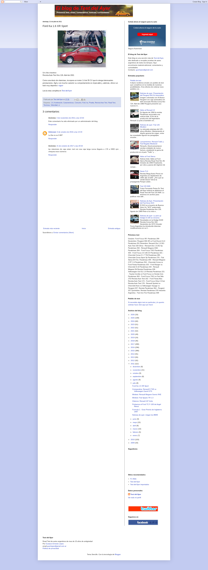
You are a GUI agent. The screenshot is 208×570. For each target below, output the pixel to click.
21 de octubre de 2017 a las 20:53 (70, 146)
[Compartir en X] (80, 99)
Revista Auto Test (101, 103)
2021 (133, 331)
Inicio (84, 228)
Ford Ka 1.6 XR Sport (140, 386)
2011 (133, 364)
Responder (52, 124)
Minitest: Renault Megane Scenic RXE (146, 394)
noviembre (137, 370)
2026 (133, 315)
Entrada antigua (114, 228)
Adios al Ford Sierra (147, 156)
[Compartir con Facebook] (82, 99)
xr (59, 105)
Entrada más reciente (51, 228)
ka (87, 103)
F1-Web (133, 479)
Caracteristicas (68, 103)
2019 (133, 337)
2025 (133, 318)
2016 (133, 347)
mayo (135, 422)
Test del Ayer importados (139, 484)
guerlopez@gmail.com (144, 70)
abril (134, 426)
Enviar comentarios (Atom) (63, 232)
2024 (133, 321)
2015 (133, 351)
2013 (133, 357)
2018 (133, 341)
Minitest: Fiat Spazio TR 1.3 (142, 398)
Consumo (78, 103)
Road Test (111, 103)
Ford (83, 103)
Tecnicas (47, 105)
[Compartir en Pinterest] (84, 99)
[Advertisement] (82, 209)
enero (135, 435)
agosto (135, 380)
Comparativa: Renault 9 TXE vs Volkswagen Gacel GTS (144, 390)
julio (134, 383)
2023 (133, 324)
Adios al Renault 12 (147, 110)
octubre (136, 373)
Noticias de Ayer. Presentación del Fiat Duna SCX (151, 202)
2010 (133, 439)
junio (135, 419)
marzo (135, 429)
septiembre (137, 376)
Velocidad (54, 105)
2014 (133, 354)
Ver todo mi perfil (134, 498)
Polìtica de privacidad (51, 548)
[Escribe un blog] (77, 99)
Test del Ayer (67, 91)
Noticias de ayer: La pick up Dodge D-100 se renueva (150, 217)
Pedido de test (135, 80)
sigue (61, 85)
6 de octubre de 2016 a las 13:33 (69, 132)
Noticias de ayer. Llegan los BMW (145, 415)
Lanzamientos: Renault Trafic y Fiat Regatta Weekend (152, 143)
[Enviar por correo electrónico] (75, 99)
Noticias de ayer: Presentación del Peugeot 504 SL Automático (152, 94)
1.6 (52, 103)
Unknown (52, 132)
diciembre (137, 367)
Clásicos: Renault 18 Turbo (142, 401)
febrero (136, 432)
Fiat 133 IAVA (145, 186)
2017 (133, 344)
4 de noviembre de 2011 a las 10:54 (70, 118)
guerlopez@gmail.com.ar (56, 546)
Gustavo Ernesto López (55, 544)
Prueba (91, 103)
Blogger (118, 554)
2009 (133, 443)
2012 (133, 360)
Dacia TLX (144, 171)
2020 (133, 334)
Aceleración (58, 103)
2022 (133, 328)
